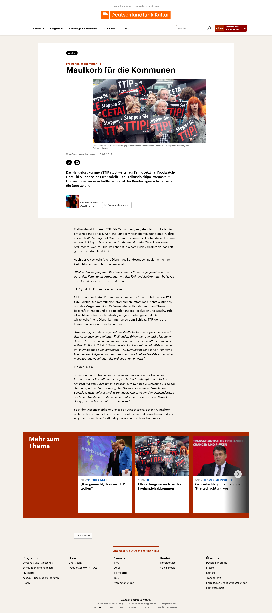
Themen (36, 28)
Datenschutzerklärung (109, 603)
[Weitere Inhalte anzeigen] (236, 474)
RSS (116, 577)
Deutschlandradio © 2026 (136, 599)
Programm (56, 28)
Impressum (169, 603)
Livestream (75, 562)
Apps (117, 567)
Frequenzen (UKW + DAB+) (83, 567)
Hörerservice (168, 562)
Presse (210, 567)
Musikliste (109, 28)
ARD (110, 607)
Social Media (167, 567)
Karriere (210, 572)
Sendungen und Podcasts (38, 567)
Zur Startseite (83, 535)
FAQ (116, 562)
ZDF (121, 607)
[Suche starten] (209, 28)
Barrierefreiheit (215, 587)
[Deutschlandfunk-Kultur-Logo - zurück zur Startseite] (136, 15)
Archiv (125, 28)
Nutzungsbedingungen (142, 603)
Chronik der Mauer (166, 607)
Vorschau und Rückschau (38, 562)
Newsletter (120, 572)
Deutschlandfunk (122, 6)
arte (146, 607)
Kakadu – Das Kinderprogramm (41, 577)
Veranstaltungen (124, 582)
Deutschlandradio (216, 562)
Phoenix (134, 607)
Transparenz (213, 577)
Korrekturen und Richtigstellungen (226, 582)
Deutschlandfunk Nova (147, 6)
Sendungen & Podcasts (83, 28)
